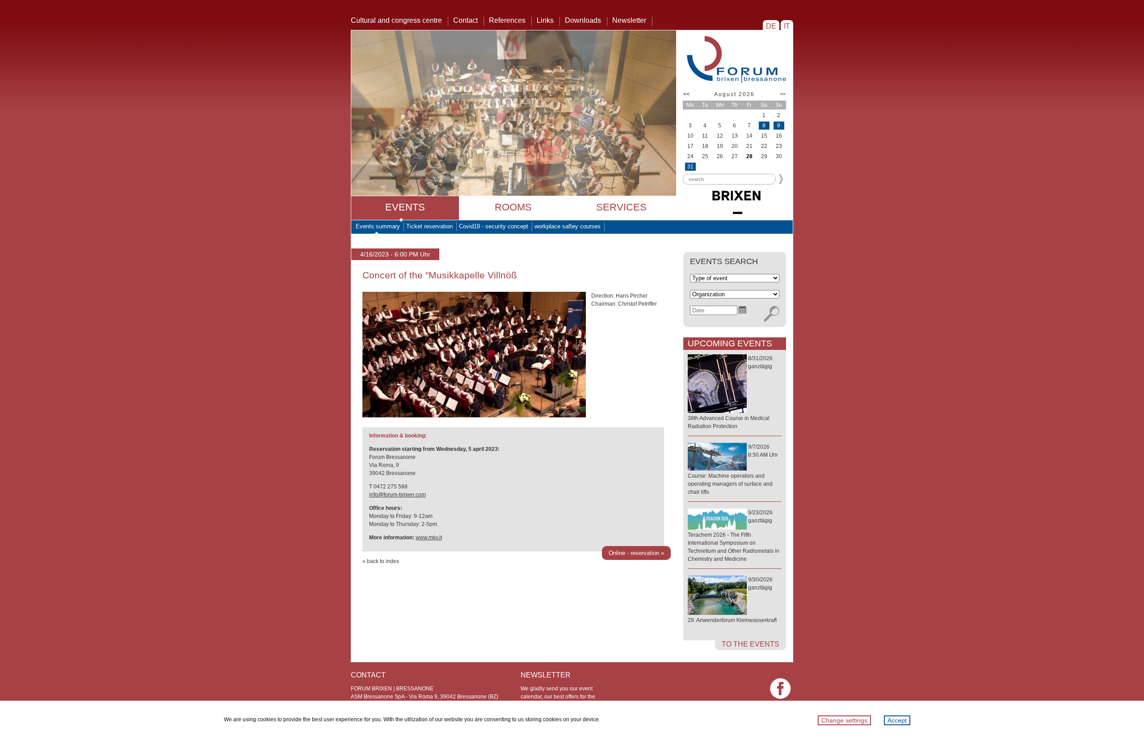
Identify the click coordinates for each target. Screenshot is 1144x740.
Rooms (513, 207)
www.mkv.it (429, 537)
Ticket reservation (429, 226)
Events (405, 207)
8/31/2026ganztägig (730, 392)
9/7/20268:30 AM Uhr (733, 469)
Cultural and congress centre (396, 20)
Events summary (378, 226)
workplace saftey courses (567, 226)
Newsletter (629, 20)
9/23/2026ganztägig (733, 535)
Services (621, 207)
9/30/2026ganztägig (732, 599)
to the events (750, 644)
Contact (465, 20)
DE (771, 26)
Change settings (844, 720)
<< (686, 94)
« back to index (380, 561)
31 (690, 167)
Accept (897, 720)
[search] (771, 314)
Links (545, 20)
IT (787, 26)
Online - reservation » (636, 553)
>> (783, 94)
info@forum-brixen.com (397, 495)
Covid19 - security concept (493, 226)
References (507, 20)
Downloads (583, 20)
